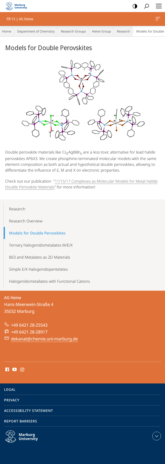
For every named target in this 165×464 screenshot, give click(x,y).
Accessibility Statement (28, 410)
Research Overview (25, 220)
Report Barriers (20, 421)
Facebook (6, 370)
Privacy (11, 400)
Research (123, 31)
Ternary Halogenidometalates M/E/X (41, 245)
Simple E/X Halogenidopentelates (38, 269)
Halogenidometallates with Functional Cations (49, 281)
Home (6, 31)
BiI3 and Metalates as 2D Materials (39, 257)
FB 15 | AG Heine (158, 19)
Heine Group (101, 31)
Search (146, 6)
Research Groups (73, 31)
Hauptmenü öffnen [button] (158, 6)
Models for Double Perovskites (37, 233)
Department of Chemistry (36, 31)
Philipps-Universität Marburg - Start (18, 6)
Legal (10, 389)
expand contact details (156, 436)
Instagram (22, 370)
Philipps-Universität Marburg (30, 443)
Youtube (14, 370)
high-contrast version (135, 6)
